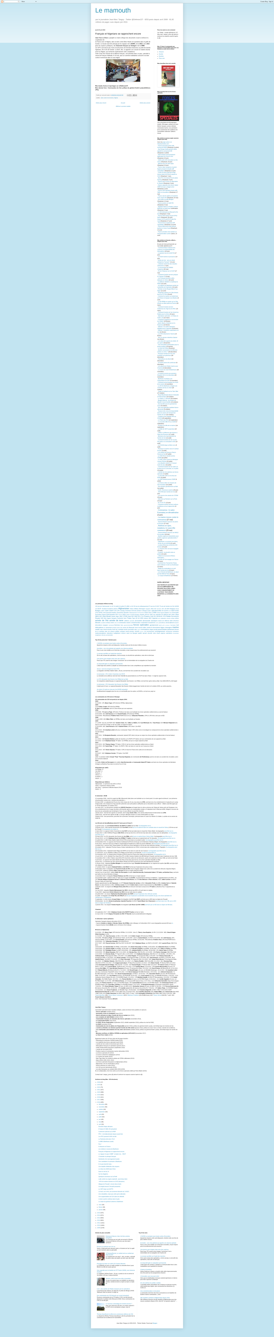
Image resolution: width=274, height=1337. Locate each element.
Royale (97, 618)
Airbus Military (134, 609)
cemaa (108, 622)
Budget (97, 610)
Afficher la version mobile (123, 106)
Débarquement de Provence (136, 612)
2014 (99, 1215)
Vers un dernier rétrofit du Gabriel (167, 337)
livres (136, 627)
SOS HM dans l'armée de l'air (166, 492)
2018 (99, 1097)
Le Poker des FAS (163, 420)
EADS (146, 612)
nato (135, 629)
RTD (164, 616)
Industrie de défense (162, 614)
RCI (155, 616)
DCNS (166, 610)
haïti (177, 625)
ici (172, 923)
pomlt (127, 631)
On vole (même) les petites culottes (150, 1283)
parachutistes (162, 629)
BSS (168, 609)
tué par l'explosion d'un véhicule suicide (145, 894)
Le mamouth (113, 10)
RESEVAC (160, 616)
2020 (99, 1092)
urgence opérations (166, 633)
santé (140, 633)
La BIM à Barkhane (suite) (106, 1141)
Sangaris (114, 618)
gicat (160, 625)
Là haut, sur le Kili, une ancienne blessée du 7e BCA (113, 1191)
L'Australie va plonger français (107, 1156)
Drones (126, 612)
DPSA (96, 612)
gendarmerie (154, 625)
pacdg (155, 629)
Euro (170, 612)
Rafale (168, 616)
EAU (150, 612)
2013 (99, 1218)
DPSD (100, 612)
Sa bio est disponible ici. (149, 852)
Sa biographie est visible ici (110, 829)
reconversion (150, 631)
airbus (177, 618)
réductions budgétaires (114, 633)
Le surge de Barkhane (164, 575)
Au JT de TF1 (162, 502)
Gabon (128, 614)
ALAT (99, 609)
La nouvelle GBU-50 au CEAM (167, 422)
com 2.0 (116, 622)
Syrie (125, 618)
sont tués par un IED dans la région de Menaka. (159, 904)
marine (175, 627)
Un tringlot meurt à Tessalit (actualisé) (109, 1186)
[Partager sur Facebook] (134, 95)
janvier (101, 1209)
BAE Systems (157, 608)
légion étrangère (166, 627)
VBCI (150, 618)
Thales (129, 618)
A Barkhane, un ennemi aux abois (167, 541)
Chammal (128, 610)
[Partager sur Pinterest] (136, 95)
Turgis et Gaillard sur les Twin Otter (168, 391)
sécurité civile (151, 633)
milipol (101, 629)
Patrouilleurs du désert (164, 359)
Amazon (161, 52)
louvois (140, 627)
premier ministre (134, 631)
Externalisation (110, 614)
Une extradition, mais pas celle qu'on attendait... (112, 1194)
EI (152, 612)
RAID (151, 616)
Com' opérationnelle (154, 610)
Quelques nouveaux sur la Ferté (107, 1176)
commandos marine (125, 622)
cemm (112, 622)
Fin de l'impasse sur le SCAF (166, 271)
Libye (177, 614)
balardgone (154, 620)
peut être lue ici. (167, 836)
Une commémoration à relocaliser (150, 1291)
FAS (116, 614)
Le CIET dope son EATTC (105, 1189)
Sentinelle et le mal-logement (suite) (108, 1159)
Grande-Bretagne (134, 614)
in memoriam (108, 627)
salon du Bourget (131, 633)
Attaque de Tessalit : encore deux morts (109, 1184)
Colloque (144, 610)
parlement (170, 629)
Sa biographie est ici (145, 825)
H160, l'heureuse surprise (165, 490)
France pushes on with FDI (165, 203)
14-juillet (121, 606)
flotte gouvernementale (127, 625)
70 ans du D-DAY (154, 606)
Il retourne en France (104, 1146)
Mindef (108, 616)
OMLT (121, 616)
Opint (129, 616)
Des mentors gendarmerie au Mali (168, 486)
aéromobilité (138, 620)
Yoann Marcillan (100, 995)
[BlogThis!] (130, 95)
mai (100, 1122)
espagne (105, 625)
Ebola (158, 612)
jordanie (114, 627)
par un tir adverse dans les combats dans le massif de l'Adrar (150, 827)
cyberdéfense (162, 622)
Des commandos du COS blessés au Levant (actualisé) (113, 1295)
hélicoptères (99, 627)
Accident (104, 609)
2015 (99, 1213)
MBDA (97, 616)
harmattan (173, 625)
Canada (122, 610)
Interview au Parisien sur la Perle (167, 499)
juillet (100, 1117)
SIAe (105, 618)
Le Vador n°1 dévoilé (164, 398)
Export (104, 614)
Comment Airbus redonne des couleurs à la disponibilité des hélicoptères (166, 249)
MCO (100, 616)
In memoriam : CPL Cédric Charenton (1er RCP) (111, 674)
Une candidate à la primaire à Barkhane (110, 1161)
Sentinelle (120, 618)
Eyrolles (161, 56)
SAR (102, 618)
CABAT (102, 610)
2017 (99, 1099)
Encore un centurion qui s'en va (106, 1246)
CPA (118, 610)
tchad (158, 633)
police (117, 631)
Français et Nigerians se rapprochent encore (111, 1151)
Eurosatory (98, 614)
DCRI (169, 610)
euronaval (111, 625)
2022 (99, 1087)
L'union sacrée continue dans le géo (109, 1199)
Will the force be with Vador (166, 163)
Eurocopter (175, 612)
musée (125, 629)
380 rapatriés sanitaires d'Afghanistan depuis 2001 (155, 1298)
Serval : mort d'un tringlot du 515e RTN (108, 669)
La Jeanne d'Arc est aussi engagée (168, 548)
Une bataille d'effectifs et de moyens (108, 1166)
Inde (154, 614)
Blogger (155, 1323)
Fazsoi (120, 614)
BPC (163, 608)
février (101, 1207)
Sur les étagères (103, 1174)
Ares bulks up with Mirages (165, 199)
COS (115, 610)
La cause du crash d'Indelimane (167, 370)
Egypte (162, 612)
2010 (99, 1225)
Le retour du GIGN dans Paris (107, 1169)
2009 (99, 1228)
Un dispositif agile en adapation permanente (110, 664)
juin (100, 1119)
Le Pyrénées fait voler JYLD (106, 1139)
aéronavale (146, 620)
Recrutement (175, 616)
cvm (157, 622)
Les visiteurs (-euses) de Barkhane (108, 1149)
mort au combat (117, 629)
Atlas (152, 609)
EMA (154, 612)
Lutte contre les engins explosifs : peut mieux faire (112, 1179)
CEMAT (111, 610)
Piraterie (147, 616)
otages (151, 629)
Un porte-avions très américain (167, 362)
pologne (122, 631)
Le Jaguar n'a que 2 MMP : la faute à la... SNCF (112, 1154)
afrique (173, 618)
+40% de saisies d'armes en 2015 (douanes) (111, 1181)
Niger (117, 616)
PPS (139, 616)
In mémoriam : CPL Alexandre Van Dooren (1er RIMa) (112, 684)
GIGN (124, 614)
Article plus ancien (145, 103)
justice (118, 627)
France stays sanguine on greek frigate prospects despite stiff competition (167, 169)
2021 (99, 1089)
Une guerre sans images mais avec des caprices (111, 658)
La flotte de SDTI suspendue (166, 429)
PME (135, 616)
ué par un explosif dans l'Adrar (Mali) (143, 836)
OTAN (125, 616)
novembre (102, 1107)
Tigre (133, 618)
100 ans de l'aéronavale (102, 606)
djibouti (172, 622)
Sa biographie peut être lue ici (166, 838)
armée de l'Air (102, 620)
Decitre (161, 54)
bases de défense (163, 620)
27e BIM (126, 606)
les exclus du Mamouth (127, 627)
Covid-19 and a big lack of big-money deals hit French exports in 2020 (167, 174)
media (97, 629)
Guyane (142, 614)
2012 (99, 1220)
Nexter (113, 616)
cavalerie (103, 622)
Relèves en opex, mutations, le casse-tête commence (166, 528)
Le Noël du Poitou (163, 348)
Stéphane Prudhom (133, 995)
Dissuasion (120, 612)
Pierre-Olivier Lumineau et (116, 995)
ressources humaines (172, 631)
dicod (167, 622)
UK (139, 618)
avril (100, 1124)
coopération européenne (148, 622)
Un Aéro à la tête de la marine (166, 425)
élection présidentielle (107, 635)
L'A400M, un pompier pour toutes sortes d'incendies (112, 643)
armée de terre (116, 620)
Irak (170, 614)
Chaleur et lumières (146, 1269)
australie (132, 620)
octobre (101, 1109)
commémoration (135, 622)
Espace (167, 612)
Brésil (177, 608)
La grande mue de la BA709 (166, 253)
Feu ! (99, 1144)
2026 (99, 1082)
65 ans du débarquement (141, 606)
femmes (117, 625)
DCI (163, 610)
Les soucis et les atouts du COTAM (168, 495)
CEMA (107, 610)
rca (145, 631)
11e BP (111, 606)
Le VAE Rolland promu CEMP (166, 479)
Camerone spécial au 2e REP (107, 1131)
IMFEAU (147, 614)
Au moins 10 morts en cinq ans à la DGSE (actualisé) (112, 689)
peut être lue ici (168, 831)
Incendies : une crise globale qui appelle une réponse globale (115, 648)
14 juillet (116, 606)
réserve (123, 633)
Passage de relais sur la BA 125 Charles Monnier (111, 1263)
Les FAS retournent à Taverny (166, 334)
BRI (166, 608)
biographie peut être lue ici (161, 843)
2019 (99, 1094)
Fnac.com (162, 58)
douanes (176, 622)
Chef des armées (136, 610)
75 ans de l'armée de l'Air (166, 606)
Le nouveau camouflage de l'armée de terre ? (119, 1304)
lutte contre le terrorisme (107, 97)
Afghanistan (123, 608)
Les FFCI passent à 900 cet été (107, 1136)
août (100, 1114)
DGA (173, 610)
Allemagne (142, 609)
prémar (141, 631)
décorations (98, 625)
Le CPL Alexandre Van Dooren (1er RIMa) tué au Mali (112, 679)
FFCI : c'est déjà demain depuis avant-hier (110, 1134)
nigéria (139, 629)
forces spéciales (141, 625)
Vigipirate (155, 618)
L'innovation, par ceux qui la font (149, 1276)
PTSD (142, 616)
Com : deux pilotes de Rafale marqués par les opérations (113, 1289)
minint (105, 629)
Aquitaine (148, 608)
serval (145, 633)
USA (141, 618)
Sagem (109, 618)
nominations (145, 629)
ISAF (151, 614)
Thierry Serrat (157, 995)
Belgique (172, 609)
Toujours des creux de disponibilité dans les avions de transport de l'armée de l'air (167, 412)
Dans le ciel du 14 (103, 1171)
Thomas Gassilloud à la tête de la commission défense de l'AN (115, 1314)
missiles (109, 629)
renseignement (160, 631)
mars (100, 1204)
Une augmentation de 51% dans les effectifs (111, 1196)
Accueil (123, 103)
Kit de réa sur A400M (164, 543)
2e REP (132, 606)
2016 (99, 1102)
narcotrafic (131, 629)
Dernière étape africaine (105, 1126)
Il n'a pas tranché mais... (105, 1164)
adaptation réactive (166, 618)
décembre (102, 1104)
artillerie (126, 620)
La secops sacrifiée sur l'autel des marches (109, 653)
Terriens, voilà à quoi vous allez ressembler (118, 1278)
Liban (173, 614)
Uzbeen (146, 618)
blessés (97, 622)
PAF (132, 616)
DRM (104, 612)
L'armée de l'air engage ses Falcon (168, 559)
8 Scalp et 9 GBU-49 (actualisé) (107, 1129)
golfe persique (166, 625)
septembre (102, 1112)
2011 (99, 1223)
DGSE (177, 610)
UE (136, 618)
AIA (96, 608)
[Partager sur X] (132, 95)
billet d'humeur (174, 620)
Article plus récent (101, 103)
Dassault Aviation (111, 612)
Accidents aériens (112, 609)
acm (159, 618)
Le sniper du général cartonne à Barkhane (110, 1201)
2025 (99, 1084)
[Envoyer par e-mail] (128, 95)
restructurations (100, 633)
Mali (104, 616)
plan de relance (110, 631)
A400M (177, 606)
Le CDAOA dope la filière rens (166, 445)
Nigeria (116, 97)
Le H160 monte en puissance (166, 256)
